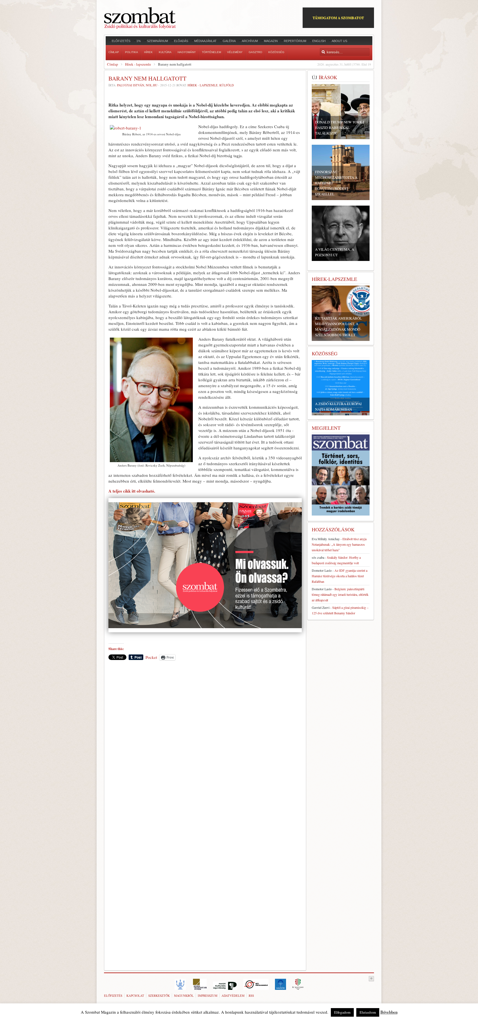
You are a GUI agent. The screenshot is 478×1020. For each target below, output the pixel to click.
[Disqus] (205, 741)
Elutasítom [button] (368, 1012)
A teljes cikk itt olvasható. (131, 491)
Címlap (112, 64)
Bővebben (389, 1012)
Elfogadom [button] (342, 1012)
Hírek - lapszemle (138, 64)
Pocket (151, 657)
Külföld (226, 85)
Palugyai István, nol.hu (137, 85)
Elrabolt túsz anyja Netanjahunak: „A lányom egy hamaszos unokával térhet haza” (339, 544)
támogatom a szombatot (338, 17)
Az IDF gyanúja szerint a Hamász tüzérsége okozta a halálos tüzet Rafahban (339, 576)
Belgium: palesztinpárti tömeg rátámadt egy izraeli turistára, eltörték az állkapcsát (340, 594)
